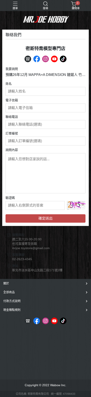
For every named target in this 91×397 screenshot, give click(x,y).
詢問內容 (12, 150)
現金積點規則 (12, 309)
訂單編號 (12, 133)
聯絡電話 (12, 117)
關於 (6, 283)
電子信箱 (12, 100)
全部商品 (9, 292)
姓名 (9, 83)
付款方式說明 (12, 301)
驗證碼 (10, 197)
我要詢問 (12, 69)
